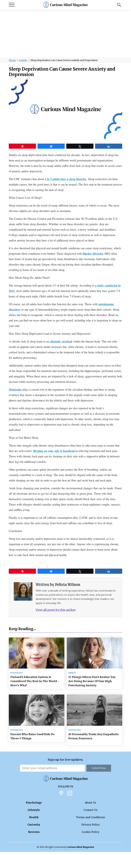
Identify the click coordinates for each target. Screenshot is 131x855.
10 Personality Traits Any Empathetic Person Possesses (93, 736)
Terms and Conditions (90, 817)
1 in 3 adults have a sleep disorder (65, 179)
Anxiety (23, 60)
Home (12, 60)
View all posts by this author (56, 610)
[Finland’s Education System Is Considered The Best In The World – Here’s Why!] (36, 653)
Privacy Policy (90, 824)
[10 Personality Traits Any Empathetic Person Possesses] (94, 710)
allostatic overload (61, 341)
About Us (90, 802)
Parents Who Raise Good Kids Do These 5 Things (32, 736)
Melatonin (15, 389)
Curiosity (33, 824)
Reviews (34, 831)
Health (34, 817)
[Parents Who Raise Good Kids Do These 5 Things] (36, 710)
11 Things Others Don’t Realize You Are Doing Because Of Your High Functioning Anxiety (91, 681)
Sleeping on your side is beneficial (54, 451)
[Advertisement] (65, 33)
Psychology (16, 673)
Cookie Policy (90, 831)
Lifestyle (34, 809)
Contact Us (90, 809)
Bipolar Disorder (93, 253)
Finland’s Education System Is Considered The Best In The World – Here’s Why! (34, 681)
